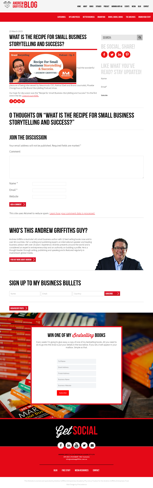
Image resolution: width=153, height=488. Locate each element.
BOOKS (91, 6)
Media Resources (81, 470)
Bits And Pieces (74, 17)
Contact (146, 6)
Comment (14, 151)
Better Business (89, 17)
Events (127, 6)
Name (13, 183)
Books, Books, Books (115, 17)
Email (13, 190)
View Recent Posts (17, 308)
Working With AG (117, 6)
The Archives (130, 17)
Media (134, 6)
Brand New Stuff (144, 17)
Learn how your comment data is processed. (72, 213)
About (85, 6)
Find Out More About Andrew (20, 259)
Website (13, 196)
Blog (139, 6)
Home (79, 6)
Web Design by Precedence (76, 484)
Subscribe (109, 293)
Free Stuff (66, 470)
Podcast (106, 6)
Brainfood (101, 17)
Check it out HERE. (30, 95)
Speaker (98, 6)
